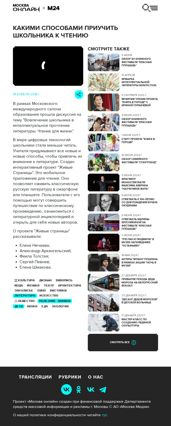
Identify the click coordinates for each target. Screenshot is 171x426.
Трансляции (35, 377)
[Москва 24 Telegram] (104, 389)
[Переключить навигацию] (150, 8)
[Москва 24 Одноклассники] (79, 389)
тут (104, 415)
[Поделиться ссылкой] (79, 94)
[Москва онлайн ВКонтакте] (67, 389)
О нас (95, 377)
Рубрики (70, 377)
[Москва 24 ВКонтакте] (92, 389)
